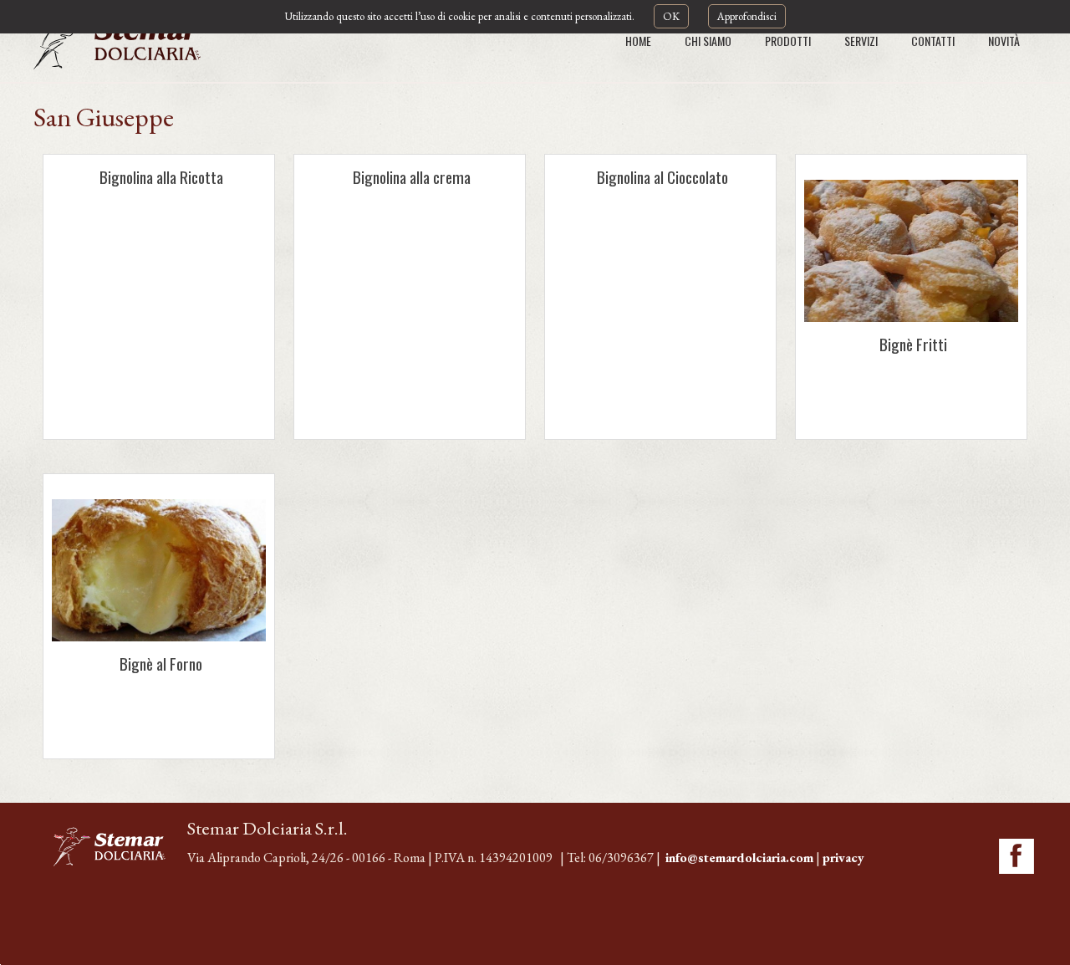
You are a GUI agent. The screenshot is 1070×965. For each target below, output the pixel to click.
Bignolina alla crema (412, 177)
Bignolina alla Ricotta (161, 177)
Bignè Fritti (913, 344)
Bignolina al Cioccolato (662, 177)
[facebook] (1016, 856)
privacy (843, 857)
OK (671, 16)
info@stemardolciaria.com (739, 857)
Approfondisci (747, 16)
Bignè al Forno (161, 663)
